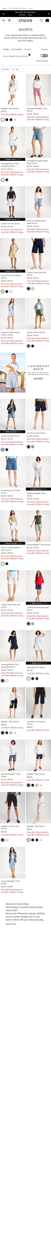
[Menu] (3, 20)
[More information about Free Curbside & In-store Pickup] (29, 54)
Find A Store (42, 60)
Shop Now (22, 14)
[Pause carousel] (48, 13)
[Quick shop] (15, 119)
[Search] (41, 20)
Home (6, 49)
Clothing (17, 49)
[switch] (44, 55)
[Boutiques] (9, 20)
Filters (6, 69)
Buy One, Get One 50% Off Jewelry (25, 12)
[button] (47, 19)
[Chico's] (25, 20)
